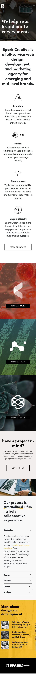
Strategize (8, 530)
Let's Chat (18, 468)
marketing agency (19, 71)
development (17, 64)
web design (22, 57)
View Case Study (18, 306)
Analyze (7, 592)
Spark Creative (2, 6)
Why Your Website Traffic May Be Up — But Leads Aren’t (21, 624)
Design (7, 575)
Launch (7, 586)
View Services (18, 247)
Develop (7, 580)
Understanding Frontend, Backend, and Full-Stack (21, 634)
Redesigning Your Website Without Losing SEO (20, 644)
